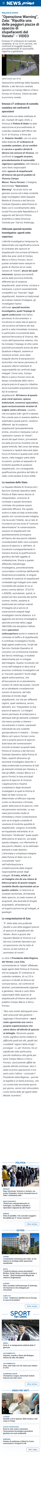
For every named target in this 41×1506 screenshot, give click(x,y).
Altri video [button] (32, 1449)
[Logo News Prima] (20, 3)
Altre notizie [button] (32, 1224)
